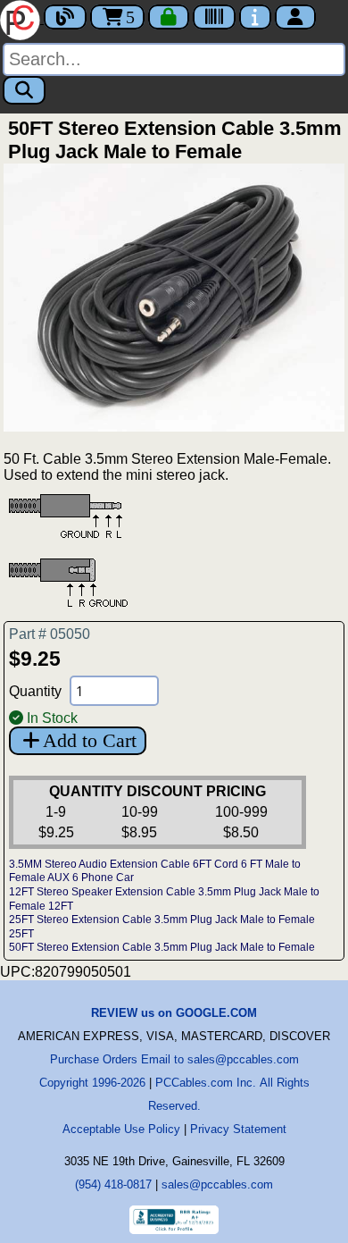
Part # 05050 (49, 634)
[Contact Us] (255, 16)
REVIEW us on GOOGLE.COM (174, 1013)
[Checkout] (168, 16)
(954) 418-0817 (113, 1184)
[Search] (24, 90)
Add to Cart (90, 740)
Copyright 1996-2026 (92, 1082)
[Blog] (65, 16)
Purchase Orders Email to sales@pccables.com (174, 1059)
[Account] (295, 16)
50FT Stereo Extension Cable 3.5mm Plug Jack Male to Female (162, 947)
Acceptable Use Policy (121, 1129)
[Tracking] (214, 16)
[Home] (22, 18)
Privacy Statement (238, 1129)
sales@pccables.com (217, 1184)
